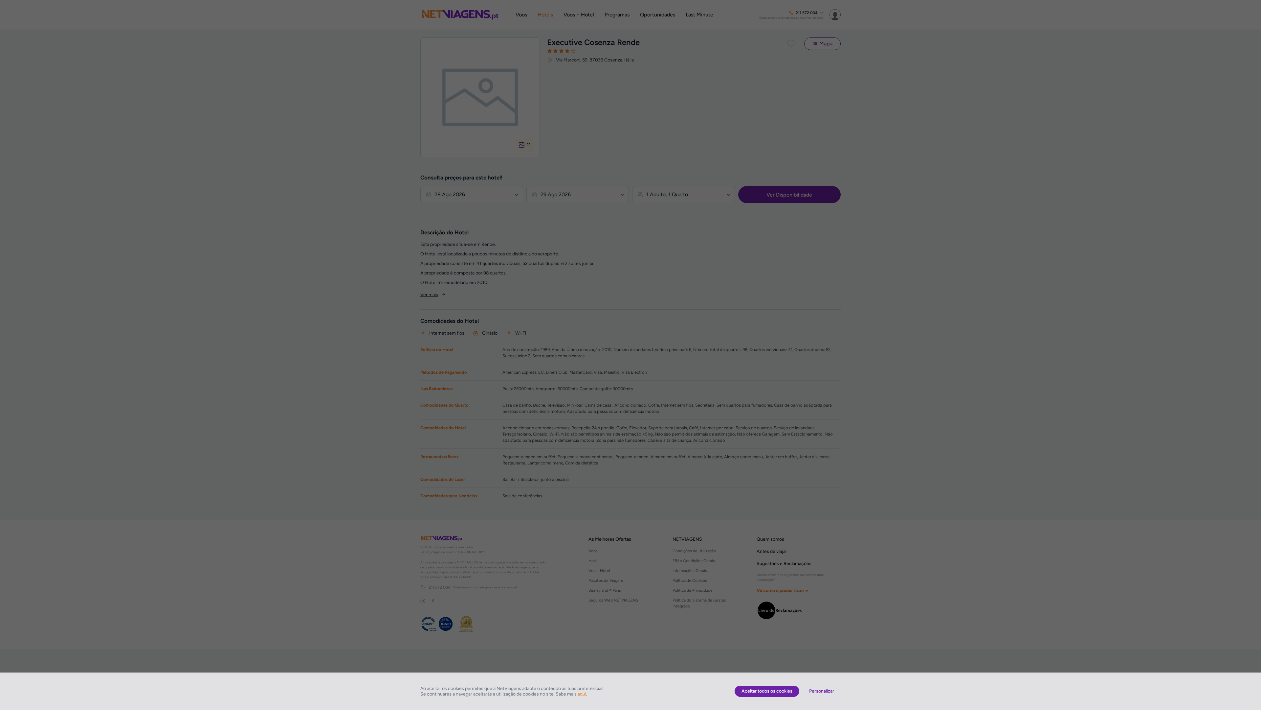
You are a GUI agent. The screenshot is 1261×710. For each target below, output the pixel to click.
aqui (582, 694)
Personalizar (821, 691)
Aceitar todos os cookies (766, 691)
